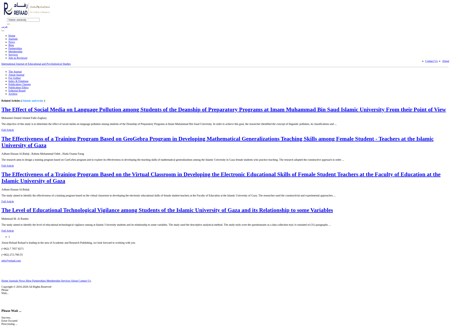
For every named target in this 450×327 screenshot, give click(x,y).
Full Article (7, 129)
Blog (11, 45)
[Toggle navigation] (2, 30)
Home (11, 35)
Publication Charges (19, 84)
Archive (12, 93)
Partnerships (15, 48)
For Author (14, 77)
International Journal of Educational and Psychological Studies (36, 63)
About (445, 61)
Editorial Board (16, 90)
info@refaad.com (11, 260)
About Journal (16, 74)
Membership (15, 51)
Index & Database (18, 81)
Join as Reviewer (17, 57)
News (11, 42)
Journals (13, 38)
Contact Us (431, 61)
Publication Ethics (18, 87)
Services (13, 54)
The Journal (15, 71)
